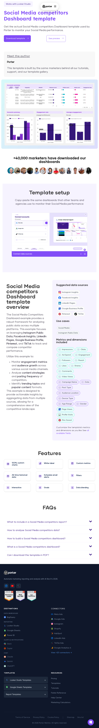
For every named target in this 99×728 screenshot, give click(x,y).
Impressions (67, 349)
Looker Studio (13, 626)
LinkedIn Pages (68, 303)
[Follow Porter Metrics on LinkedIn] (6, 586)
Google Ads (59, 619)
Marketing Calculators (60, 702)
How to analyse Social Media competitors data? (33, 530)
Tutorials (55, 688)
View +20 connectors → (61, 653)
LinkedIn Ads (59, 638)
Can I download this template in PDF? (28, 555)
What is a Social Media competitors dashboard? (33, 547)
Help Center (56, 698)
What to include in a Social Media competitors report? (37, 522)
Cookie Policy (53, 717)
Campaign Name (69, 382)
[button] (49, 521)
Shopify (57, 629)
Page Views (67, 409)
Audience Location (70, 393)
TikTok (81, 314)
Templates (56, 683)
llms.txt (80, 717)
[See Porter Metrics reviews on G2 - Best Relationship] (32, 596)
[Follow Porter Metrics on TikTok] (18, 586)
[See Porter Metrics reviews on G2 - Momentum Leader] (9, 596)
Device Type (67, 398)
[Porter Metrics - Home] (47, 6)
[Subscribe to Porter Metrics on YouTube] (12, 586)
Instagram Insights (70, 292)
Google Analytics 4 (62, 648)
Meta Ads (58, 614)
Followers (66, 360)
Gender (83, 404)
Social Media (63, 328)
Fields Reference (58, 693)
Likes (64, 366)
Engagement (84, 355)
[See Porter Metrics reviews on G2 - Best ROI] (20, 596)
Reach (81, 360)
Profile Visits (67, 415)
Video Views (67, 377)
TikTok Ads (59, 643)
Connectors (58, 609)
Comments (67, 371)
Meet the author (18, 56)
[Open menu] (55, 6)
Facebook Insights (70, 298)
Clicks (83, 349)
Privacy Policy (38, 717)
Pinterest (66, 314)
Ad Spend (66, 355)
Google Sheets (13, 630)
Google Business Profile (72, 309)
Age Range (67, 404)
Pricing (54, 678)
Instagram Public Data (68, 333)
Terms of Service (22, 717)
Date (87, 382)
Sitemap (70, 717)
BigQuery (11, 617)
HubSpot (58, 633)
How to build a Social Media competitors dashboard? (36, 538)
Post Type (66, 387)
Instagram (58, 624)
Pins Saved (67, 420)
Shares (78, 366)
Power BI (11, 635)
